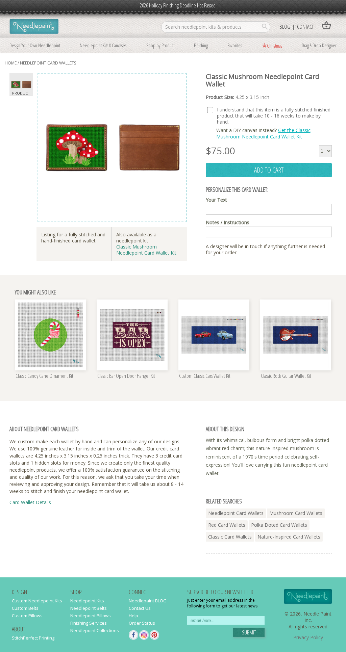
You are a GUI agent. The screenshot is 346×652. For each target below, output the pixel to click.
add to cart (268, 170)
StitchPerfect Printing (33, 638)
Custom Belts (25, 608)
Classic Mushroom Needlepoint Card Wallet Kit (146, 249)
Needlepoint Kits (87, 601)
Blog (284, 26)
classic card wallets (230, 536)
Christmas (274, 45)
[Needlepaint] (33, 27)
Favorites (234, 45)
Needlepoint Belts (88, 608)
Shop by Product (160, 45)
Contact (305, 26)
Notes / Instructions (227, 222)
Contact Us (140, 608)
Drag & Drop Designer (319, 45)
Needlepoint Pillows (90, 615)
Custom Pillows (27, 615)
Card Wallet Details (30, 502)
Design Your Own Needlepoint (34, 45)
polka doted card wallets (279, 525)
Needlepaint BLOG (148, 601)
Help (133, 615)
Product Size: (237, 97)
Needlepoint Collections (94, 630)
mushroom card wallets (295, 513)
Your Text (216, 200)
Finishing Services (88, 623)
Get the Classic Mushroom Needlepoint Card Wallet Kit (263, 133)
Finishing (201, 45)
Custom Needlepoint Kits (37, 601)
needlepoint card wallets (48, 63)
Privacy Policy (308, 637)
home (11, 63)
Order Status (142, 623)
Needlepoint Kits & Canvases (103, 45)
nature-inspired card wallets (288, 536)
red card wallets (226, 525)
